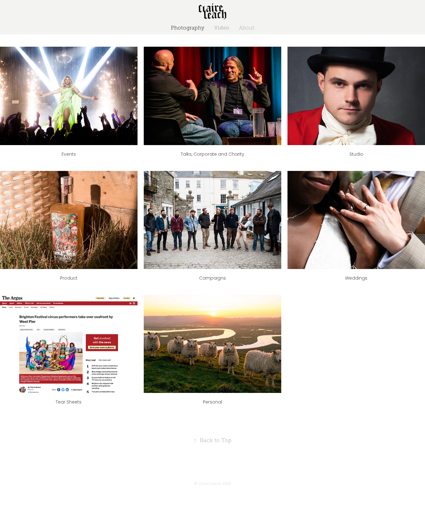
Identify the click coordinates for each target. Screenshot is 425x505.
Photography (187, 28)
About (247, 28)
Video (221, 28)
